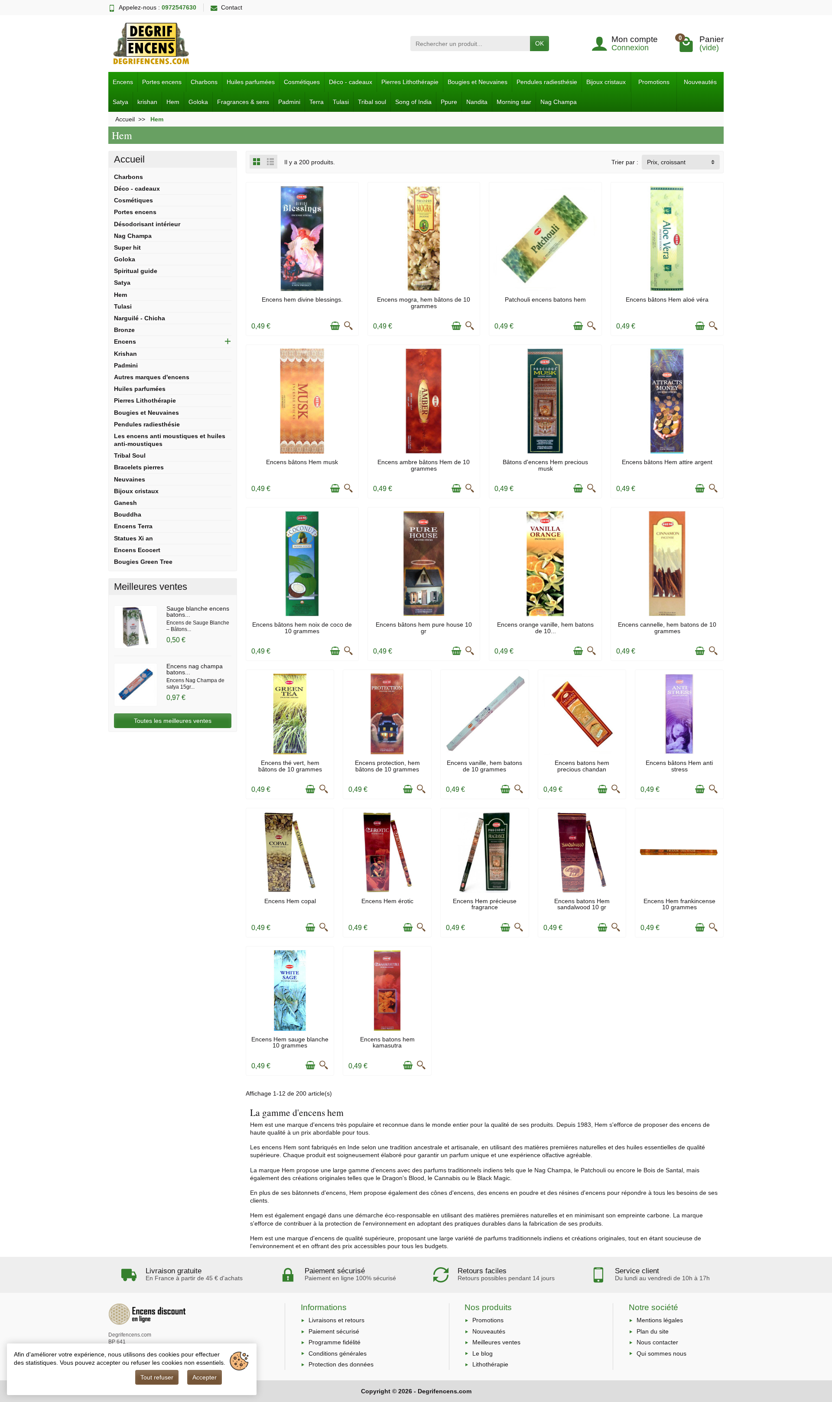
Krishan (125, 353)
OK (539, 43)
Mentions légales (660, 1320)
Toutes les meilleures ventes (172, 720)
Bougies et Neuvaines (477, 81)
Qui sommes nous (661, 1353)
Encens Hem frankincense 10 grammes (679, 904)
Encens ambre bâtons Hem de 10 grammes (423, 465)
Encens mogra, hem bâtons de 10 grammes (423, 302)
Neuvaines (129, 479)
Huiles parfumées (251, 81)
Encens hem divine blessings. (302, 299)
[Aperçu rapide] (348, 326)
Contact (231, 7)
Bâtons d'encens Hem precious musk (545, 465)
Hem (172, 101)
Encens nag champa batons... (194, 669)
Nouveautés (700, 81)
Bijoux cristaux (606, 81)
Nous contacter (657, 1342)
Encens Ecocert (137, 549)
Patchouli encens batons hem (545, 299)
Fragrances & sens (243, 101)
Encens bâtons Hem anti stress (679, 765)
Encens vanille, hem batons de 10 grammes (484, 765)
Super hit (127, 247)
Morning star (514, 101)
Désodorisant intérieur (147, 224)
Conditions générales (338, 1353)
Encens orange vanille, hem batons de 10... (545, 627)
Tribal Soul (130, 455)
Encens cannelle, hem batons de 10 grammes (667, 627)
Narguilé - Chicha (139, 318)
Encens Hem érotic (387, 901)
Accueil (129, 159)
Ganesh (125, 502)
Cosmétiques (302, 81)
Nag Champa (558, 101)
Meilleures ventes (496, 1342)
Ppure (449, 101)
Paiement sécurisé (334, 1331)
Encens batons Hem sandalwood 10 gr (582, 904)
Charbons (204, 81)
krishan (147, 101)
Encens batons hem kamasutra (387, 1042)
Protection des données (341, 1364)
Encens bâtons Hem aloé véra (667, 299)
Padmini (289, 101)
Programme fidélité (335, 1342)
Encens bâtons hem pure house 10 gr (424, 627)
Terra (316, 101)
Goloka (198, 101)
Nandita (477, 101)
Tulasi (341, 101)
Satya (120, 101)
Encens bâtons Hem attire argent (667, 462)
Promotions (654, 81)
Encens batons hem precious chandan (582, 765)
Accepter (204, 1377)
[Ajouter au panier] (335, 326)
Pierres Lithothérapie (410, 81)
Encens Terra (133, 526)
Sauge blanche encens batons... (197, 611)
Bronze (124, 329)
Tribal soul (372, 101)
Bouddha (127, 514)
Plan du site (653, 1331)
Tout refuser (156, 1377)
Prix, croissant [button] (666, 162)
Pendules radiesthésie (547, 81)
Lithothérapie (490, 1364)
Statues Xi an (133, 538)
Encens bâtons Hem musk (302, 462)
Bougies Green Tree (143, 561)
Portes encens (162, 81)
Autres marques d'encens (151, 377)
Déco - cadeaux (350, 81)
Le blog (482, 1353)
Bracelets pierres (139, 467)
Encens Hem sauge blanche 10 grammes (289, 1042)
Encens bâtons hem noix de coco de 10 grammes (302, 627)
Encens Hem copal (290, 901)
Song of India (413, 101)
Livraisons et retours (336, 1320)
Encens (123, 81)
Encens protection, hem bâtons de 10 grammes (387, 765)
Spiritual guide (135, 270)
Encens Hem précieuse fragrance (485, 904)
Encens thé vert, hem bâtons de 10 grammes (290, 765)
